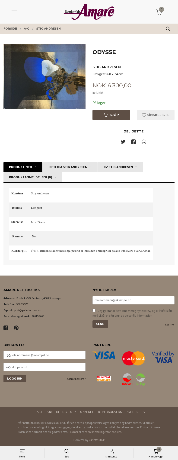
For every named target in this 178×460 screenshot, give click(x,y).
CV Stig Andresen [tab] (118, 167)
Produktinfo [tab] (20, 167)
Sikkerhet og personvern (101, 412)
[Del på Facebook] (133, 143)
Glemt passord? (76, 378)
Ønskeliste (157, 115)
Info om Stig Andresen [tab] (67, 167)
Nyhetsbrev (136, 412)
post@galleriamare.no (27, 310)
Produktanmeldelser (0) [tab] (30, 177)
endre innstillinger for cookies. (103, 432)
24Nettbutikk (97, 440)
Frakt (37, 412)
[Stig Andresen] (44, 76)
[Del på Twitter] (123, 143)
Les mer (170, 324)
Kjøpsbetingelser (61, 412)
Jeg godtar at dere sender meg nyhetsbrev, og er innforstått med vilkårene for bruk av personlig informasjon (132, 313)
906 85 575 (22, 304)
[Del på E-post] (144, 143)
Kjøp (114, 115)
